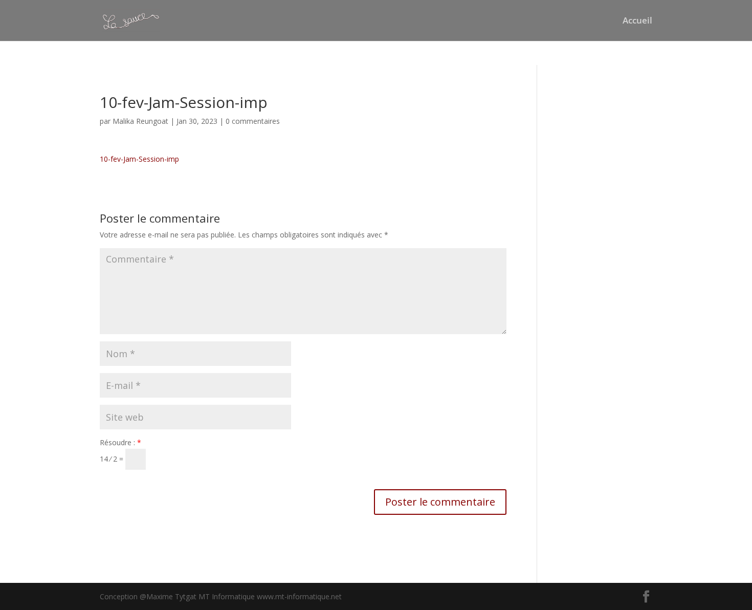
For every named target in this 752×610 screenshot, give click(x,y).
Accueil (637, 21)
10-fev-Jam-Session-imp (139, 159)
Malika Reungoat (140, 121)
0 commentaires (253, 121)
